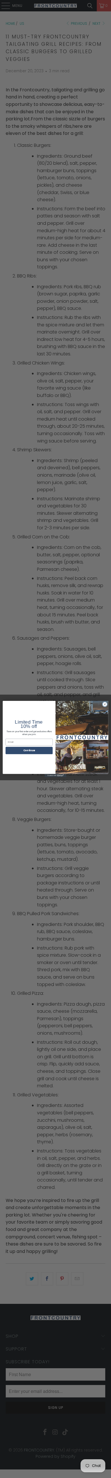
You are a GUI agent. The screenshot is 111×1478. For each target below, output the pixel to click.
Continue (29, 750)
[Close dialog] (104, 704)
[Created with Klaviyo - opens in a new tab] (55, 775)
